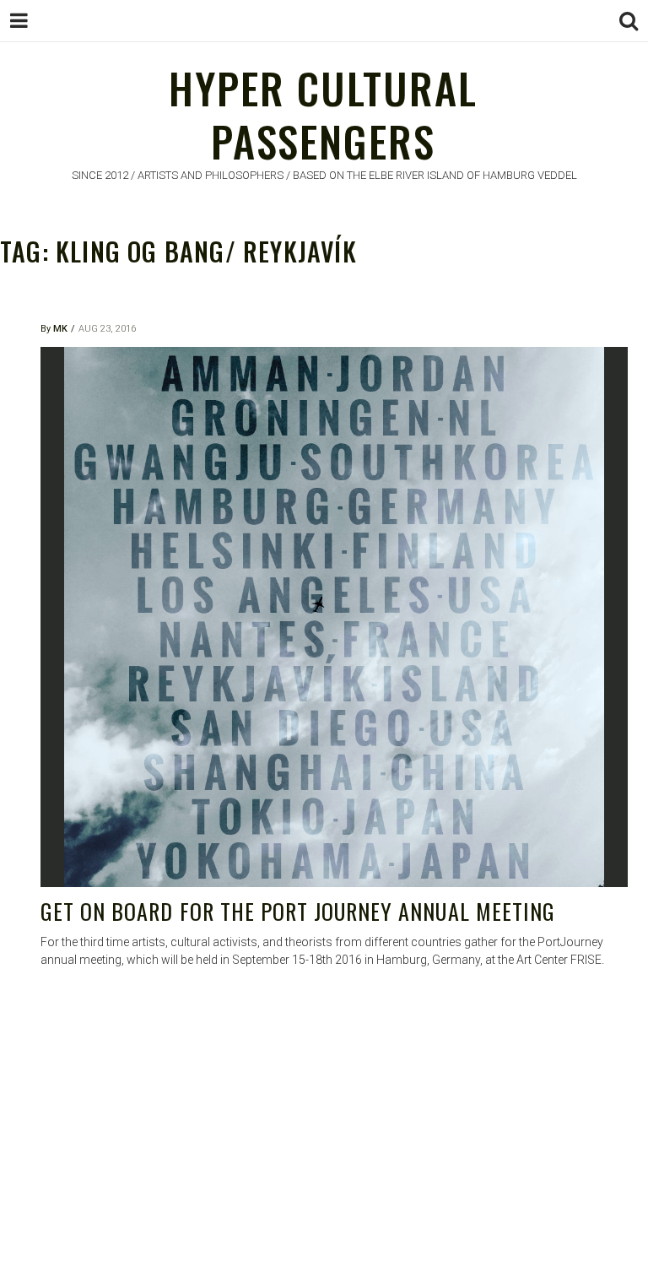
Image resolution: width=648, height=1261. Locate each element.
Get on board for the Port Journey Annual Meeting (297, 911)
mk (60, 328)
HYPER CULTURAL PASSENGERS (323, 113)
